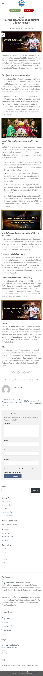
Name (6, 440)
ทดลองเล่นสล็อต (7, 516)
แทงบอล (21, 17)
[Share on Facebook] (16, 372)
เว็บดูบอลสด (6, 582)
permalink (35, 380)
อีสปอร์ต (4, 559)
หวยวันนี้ (5, 509)
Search (4, 486)
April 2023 (5, 540)
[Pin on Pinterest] (27, 372)
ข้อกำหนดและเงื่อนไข (9, 647)
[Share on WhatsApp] (12, 372)
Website (6, 459)
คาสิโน (4, 549)
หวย (3, 556)
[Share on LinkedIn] (30, 372)
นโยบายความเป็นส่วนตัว (10, 645)
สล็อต (4, 552)
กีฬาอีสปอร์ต (6, 502)
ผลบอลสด (5, 622)
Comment (7, 423)
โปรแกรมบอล (6, 630)
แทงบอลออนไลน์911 (11, 173)
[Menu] (3, 3)
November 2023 (7, 537)
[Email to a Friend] (23, 372)
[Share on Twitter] (19, 372)
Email (6, 450)
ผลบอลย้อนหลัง (7, 626)
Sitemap (4, 653)
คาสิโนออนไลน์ (7, 505)
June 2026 (5, 533)
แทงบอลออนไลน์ (7, 512)
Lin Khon (30, 28)
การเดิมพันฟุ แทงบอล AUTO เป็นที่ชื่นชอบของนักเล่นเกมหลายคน (11, 402)
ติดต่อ (4, 650)
